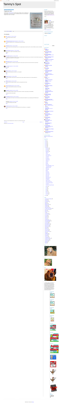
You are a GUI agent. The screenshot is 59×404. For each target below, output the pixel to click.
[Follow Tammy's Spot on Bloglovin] (47, 33)
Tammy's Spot (12, 4)
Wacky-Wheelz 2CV (48, 177)
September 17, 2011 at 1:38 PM (13, 76)
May (46, 189)
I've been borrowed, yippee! (49, 182)
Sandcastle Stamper (48, 54)
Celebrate (46, 205)
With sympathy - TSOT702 (48, 52)
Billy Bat (47, 170)
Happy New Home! (47, 97)
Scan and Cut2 (47, 229)
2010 (46, 195)
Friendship (46, 213)
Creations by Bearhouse (48, 104)
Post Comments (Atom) (10, 123)
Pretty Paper (47, 169)
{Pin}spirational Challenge (48, 198)
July (46, 187)
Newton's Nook (47, 225)
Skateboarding (47, 178)
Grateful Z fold (47, 86)
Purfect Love (47, 168)
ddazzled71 (7, 45)
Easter (46, 210)
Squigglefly (46, 233)
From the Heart (47, 214)
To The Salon (46, 129)
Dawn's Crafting (47, 96)
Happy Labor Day (48, 180)
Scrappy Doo (7, 90)
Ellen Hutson (46, 211)
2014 (46, 143)
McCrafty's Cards (47, 119)
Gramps (47, 153)
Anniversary (46, 200)
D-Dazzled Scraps (47, 113)
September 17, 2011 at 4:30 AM (13, 45)
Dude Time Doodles (47, 209)
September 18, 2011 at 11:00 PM (14, 90)
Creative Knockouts (47, 63)
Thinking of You (47, 239)
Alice (6, 36)
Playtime (46, 227)
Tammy (50, 20)
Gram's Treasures (8, 50)
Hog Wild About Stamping (48, 85)
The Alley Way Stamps (48, 238)
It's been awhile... (47, 68)
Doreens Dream (47, 62)
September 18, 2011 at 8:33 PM (15, 85)
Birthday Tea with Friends (48, 57)
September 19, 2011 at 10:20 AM (14, 96)
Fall (45, 212)
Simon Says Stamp (47, 231)
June (46, 188)
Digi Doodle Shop (47, 207)
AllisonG (7, 76)
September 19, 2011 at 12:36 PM (13, 101)
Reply (6, 38)
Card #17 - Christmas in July (48, 60)
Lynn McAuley (8, 96)
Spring (46, 232)
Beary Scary (47, 164)
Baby (45, 202)
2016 (46, 141)
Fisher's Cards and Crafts (48, 70)
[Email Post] (13, 31)
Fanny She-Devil (48, 154)
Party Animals (47, 172)
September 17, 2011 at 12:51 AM (12, 36)
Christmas (46, 206)
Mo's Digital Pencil (47, 223)
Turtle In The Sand (8, 85)
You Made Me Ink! (47, 125)
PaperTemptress (47, 226)
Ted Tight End (47, 179)
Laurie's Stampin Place (48, 51)
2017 (46, 140)
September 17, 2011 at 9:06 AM (15, 50)
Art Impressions (47, 201)
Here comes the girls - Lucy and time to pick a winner (50, 166)
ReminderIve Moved (47, 123)
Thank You (46, 236)
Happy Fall (47, 152)
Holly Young (7, 61)
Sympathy (46, 235)
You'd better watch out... (48, 117)
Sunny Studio (46, 234)
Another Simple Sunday (49, 181)
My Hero (47, 162)
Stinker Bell (46, 102)
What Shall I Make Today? (48, 99)
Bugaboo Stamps (47, 204)
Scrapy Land (46, 230)
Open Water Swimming (48, 83)
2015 (46, 142)
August (47, 186)
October (47, 150)
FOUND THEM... (47, 49)
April (46, 190)
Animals (46, 199)
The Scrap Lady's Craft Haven (49, 131)
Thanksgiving (46, 237)
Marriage (47, 163)
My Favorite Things (47, 224)
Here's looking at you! (48, 155)
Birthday (46, 203)
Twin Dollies (47, 156)
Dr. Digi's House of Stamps (48, 208)
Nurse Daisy (47, 171)
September (47, 151)
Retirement (46, 228)
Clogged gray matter (48, 167)
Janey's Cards (47, 88)
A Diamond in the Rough (48, 65)
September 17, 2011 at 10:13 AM (13, 61)
